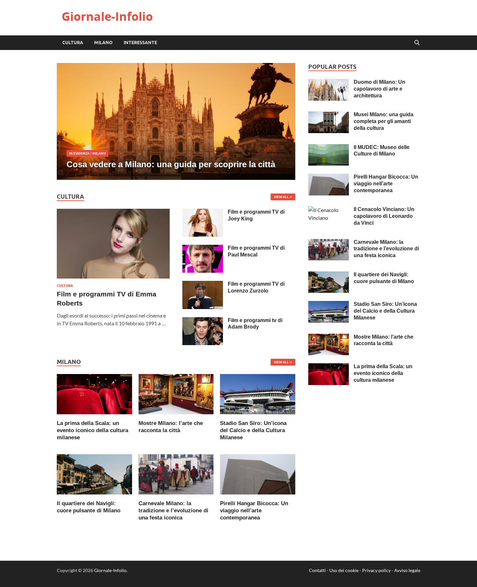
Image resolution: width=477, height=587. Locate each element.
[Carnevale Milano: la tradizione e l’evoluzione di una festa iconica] (176, 473)
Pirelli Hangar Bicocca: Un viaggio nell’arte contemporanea (254, 510)
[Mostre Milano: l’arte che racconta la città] (176, 393)
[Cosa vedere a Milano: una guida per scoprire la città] (176, 121)
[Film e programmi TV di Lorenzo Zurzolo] (202, 284)
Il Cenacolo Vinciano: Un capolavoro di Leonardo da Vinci (384, 216)
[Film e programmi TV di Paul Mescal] (202, 248)
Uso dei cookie (344, 570)
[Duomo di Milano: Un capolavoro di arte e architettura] (328, 83)
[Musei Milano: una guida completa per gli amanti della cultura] (328, 115)
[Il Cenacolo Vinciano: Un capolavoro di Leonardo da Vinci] (328, 210)
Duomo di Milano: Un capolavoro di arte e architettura (379, 88)
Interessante (140, 42)
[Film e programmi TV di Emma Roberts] (113, 212)
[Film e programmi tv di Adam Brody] (202, 321)
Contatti (317, 570)
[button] (285, 121)
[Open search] (417, 42)
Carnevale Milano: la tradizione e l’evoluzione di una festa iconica (173, 510)
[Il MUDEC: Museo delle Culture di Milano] (328, 148)
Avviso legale (407, 570)
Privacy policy (376, 570)
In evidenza (79, 153)
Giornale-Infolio (107, 16)
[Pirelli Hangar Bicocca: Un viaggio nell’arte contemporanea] (257, 473)
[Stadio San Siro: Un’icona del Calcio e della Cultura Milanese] (257, 393)
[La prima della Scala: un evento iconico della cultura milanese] (94, 393)
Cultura (72, 42)
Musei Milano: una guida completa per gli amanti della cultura (383, 121)
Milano (103, 42)
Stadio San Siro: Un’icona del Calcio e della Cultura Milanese (253, 430)
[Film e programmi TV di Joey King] (202, 212)
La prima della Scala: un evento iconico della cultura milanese (92, 430)
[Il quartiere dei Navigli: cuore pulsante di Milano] (94, 473)
